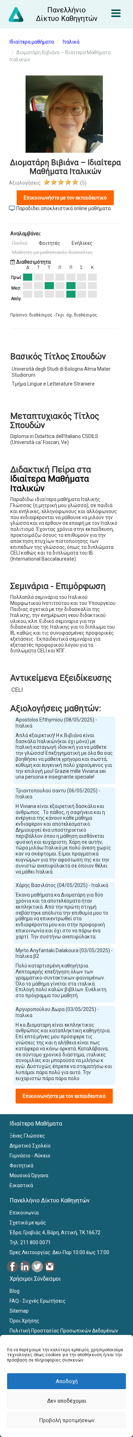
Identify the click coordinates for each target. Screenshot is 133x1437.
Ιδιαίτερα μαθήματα (32, 42)
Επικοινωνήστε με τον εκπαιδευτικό (65, 198)
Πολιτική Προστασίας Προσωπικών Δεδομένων (64, 1331)
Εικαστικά (21, 1185)
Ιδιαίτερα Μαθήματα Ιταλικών (49, 483)
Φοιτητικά (21, 1165)
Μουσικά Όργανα (29, 1175)
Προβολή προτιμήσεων (66, 1420)
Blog (15, 1291)
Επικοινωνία (24, 1213)
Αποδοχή (67, 1381)
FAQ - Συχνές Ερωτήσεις (38, 1301)
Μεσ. (16, 288)
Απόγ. (16, 298)
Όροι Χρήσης (24, 1321)
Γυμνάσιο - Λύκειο (30, 1155)
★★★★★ (60, 182)
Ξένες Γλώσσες (27, 1136)
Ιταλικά (71, 42)
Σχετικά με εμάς (28, 1222)
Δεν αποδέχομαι (66, 1401)
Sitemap (19, 1311)
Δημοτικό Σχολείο (30, 1146)
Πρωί (16, 277)
